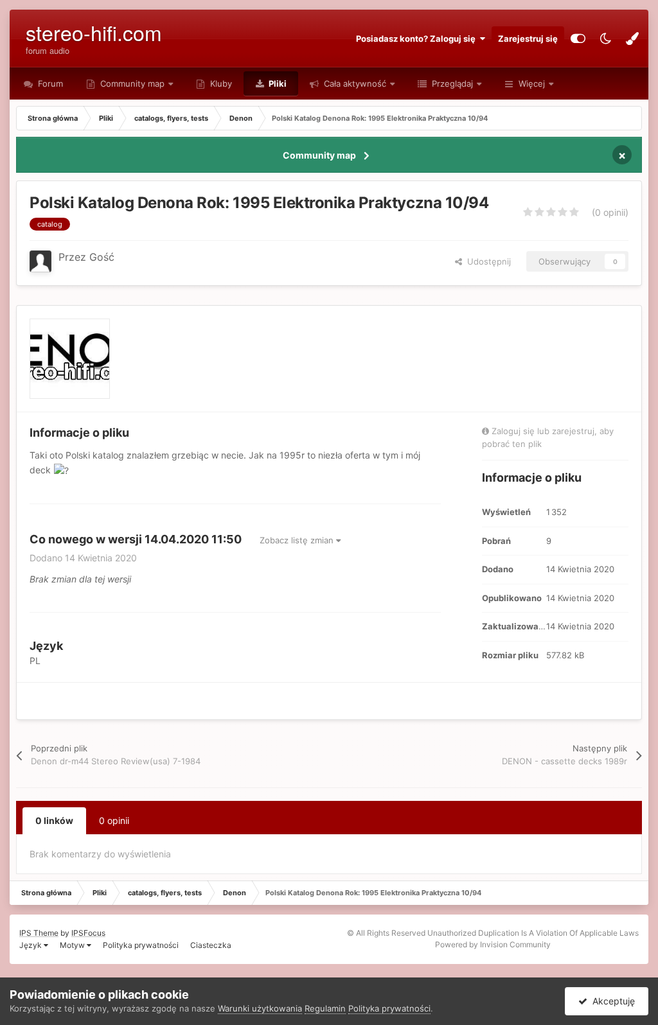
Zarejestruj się (528, 38)
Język (31, 945)
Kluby (220, 83)
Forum (49, 83)
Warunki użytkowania (260, 1008)
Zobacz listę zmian (298, 540)
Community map (132, 83)
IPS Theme (38, 933)
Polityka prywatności (141, 945)
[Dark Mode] (605, 38)
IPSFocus (88, 933)
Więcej (531, 83)
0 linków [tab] (54, 820)
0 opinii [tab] (114, 820)
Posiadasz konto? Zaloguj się (417, 38)
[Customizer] (578, 38)
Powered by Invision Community (493, 944)
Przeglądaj (451, 83)
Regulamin (325, 1008)
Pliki (277, 83)
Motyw (73, 945)
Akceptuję (611, 1000)
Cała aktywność (353, 83)
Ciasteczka (210, 945)
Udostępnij (486, 261)
